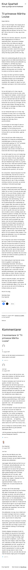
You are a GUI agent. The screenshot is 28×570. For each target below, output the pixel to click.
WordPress (23, 567)
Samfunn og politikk (19, 315)
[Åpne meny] (25, 4)
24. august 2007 (6, 370)
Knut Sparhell (10, 3)
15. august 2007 (6, 351)
